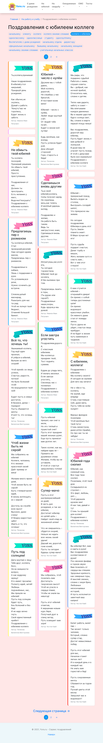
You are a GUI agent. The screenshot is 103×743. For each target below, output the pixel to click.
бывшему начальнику (47, 46)
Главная (14, 19)
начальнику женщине (71, 46)
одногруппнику (63, 38)
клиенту (27, 34)
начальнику (14, 34)
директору (69, 42)
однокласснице (34, 38)
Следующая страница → (51, 711)
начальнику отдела (52, 42)
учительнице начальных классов (56, 50)
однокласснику (16, 38)
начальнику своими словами (23, 50)
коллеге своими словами (56, 34)
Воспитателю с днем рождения (24, 42)
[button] (33, 6)
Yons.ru (20, 6)
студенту (49, 38)
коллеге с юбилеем (80, 34)
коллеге (37, 34)
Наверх (51, 734)
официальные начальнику (22, 46)
